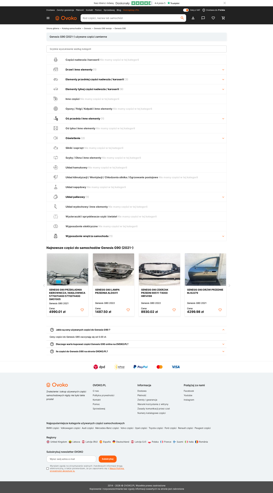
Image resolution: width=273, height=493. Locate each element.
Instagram (189, 399)
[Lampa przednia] (113, 269)
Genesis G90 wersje (103, 28)
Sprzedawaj (109, 10)
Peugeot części (203, 428)
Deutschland (122, 441)
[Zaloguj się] (193, 18)
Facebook (189, 391)
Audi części (88, 428)
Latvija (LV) (140, 441)
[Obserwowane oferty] (213, 18)
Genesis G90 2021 (59, 303)
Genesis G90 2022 (105, 303)
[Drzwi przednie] (205, 269)
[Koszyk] (223, 18)
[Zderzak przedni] (159, 269)
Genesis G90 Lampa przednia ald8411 (107, 291)
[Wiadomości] (203, 18)
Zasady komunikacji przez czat (153, 408)
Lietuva (76, 441)
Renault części (186, 428)
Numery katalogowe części (151, 413)
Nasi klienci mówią (104, 3)
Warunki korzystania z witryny (152, 404)
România (203, 441)
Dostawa (50, 10)
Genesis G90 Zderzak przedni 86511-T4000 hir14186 (154, 293)
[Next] (229, 285)
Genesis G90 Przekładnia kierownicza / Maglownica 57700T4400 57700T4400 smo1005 (67, 294)
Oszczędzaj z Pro (131, 10)
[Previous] (44, 285)
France (167, 441)
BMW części (53, 428)
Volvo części (127, 428)
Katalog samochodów (71, 28)
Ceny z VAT (195, 10)
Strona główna (52, 28)
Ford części (171, 428)
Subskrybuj (107, 459)
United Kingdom (58, 441)
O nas (96, 391)
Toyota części (156, 428)
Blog (119, 10)
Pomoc (98, 10)
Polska (155, 441)
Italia (191, 441)
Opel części (141, 428)
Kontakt (89, 10)
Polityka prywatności (103, 395)
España (107, 441)
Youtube (188, 395)
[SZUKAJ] (182, 18)
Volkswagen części (71, 428)
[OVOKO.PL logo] (65, 18)
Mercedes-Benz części (107, 428)
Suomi (180, 441)
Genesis (87, 28)
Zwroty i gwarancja (65, 10)
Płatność (80, 10)
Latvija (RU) (92, 441)
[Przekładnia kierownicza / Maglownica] (67, 269)
